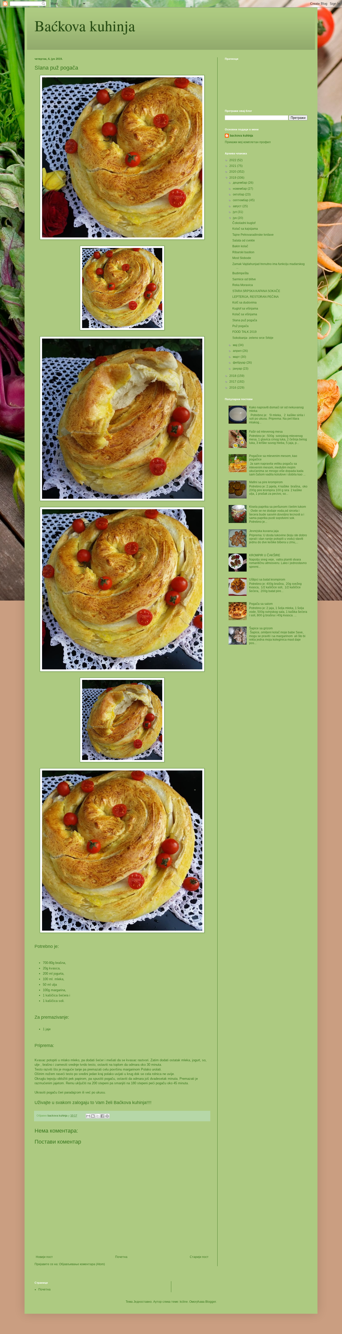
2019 (233, 177)
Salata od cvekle (243, 240)
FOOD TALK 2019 (244, 332)
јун (235, 218)
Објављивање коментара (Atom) (82, 1264)
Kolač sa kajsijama (245, 228)
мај (235, 345)
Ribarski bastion (243, 252)
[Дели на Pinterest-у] (107, 1116)
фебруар (239, 362)
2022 (233, 160)
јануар (238, 368)
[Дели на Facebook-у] (102, 1116)
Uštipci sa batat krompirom (267, 579)
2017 (233, 381)
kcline (184, 1301)
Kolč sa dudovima (244, 302)
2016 (233, 387)
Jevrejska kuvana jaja (264, 531)
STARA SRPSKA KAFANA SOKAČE (256, 291)
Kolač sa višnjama (244, 314)
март (237, 357)
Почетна (121, 1257)
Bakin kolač (240, 246)
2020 (233, 171)
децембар (240, 182)
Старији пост (199, 1257)
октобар (239, 194)
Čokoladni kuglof (243, 223)
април (237, 351)
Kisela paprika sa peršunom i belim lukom (277, 506)
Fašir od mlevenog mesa (266, 431)
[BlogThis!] (92, 1116)
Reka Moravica (242, 285)
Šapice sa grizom (261, 628)
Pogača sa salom (261, 604)
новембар (240, 188)
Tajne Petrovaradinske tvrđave (253, 234)
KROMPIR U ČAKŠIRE (264, 555)
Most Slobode (241, 258)
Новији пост (44, 1257)
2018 (233, 376)
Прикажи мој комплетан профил (248, 142)
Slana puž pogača (244, 320)
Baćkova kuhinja (85, 26)
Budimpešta (240, 273)
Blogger (210, 1301)
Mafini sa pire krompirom (266, 482)
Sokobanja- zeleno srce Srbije (252, 338)
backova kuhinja (241, 135)
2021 (233, 166)
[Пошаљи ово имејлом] (88, 1116)
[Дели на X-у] (97, 1116)
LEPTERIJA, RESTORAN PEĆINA (255, 297)
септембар (241, 200)
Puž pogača (240, 326)
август (237, 206)
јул (235, 212)
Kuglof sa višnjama (245, 308)
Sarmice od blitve (244, 279)
